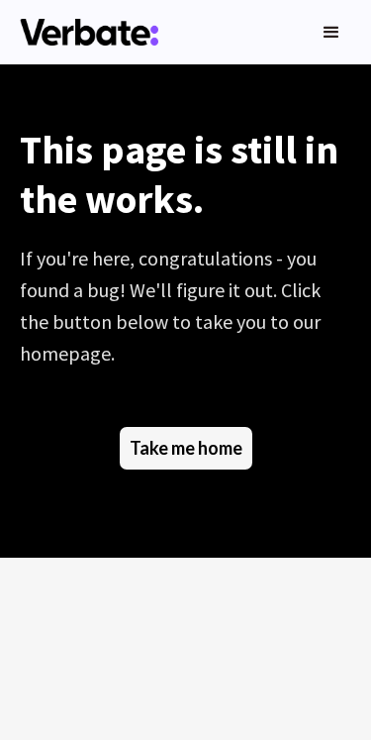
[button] (331, 32)
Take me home (186, 448)
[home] (84, 32)
